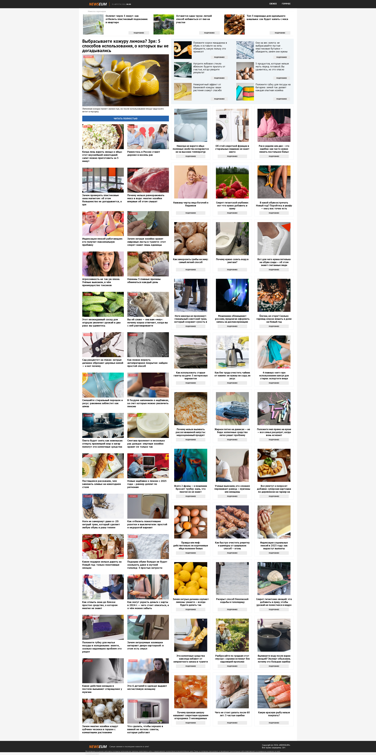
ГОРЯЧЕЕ (286, 3)
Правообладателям (92, 754)
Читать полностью (125, 118)
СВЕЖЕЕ (273, 3)
